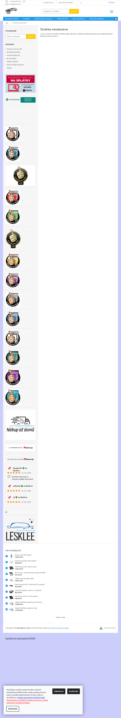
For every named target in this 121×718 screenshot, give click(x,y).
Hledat (74, 11)
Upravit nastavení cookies (60, 628)
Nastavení (12, 708)
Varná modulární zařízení (15, 65)
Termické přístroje (13, 55)
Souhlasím (73, 691)
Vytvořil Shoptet (110, 628)
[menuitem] (12, 19)
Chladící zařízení (12, 61)
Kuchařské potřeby (13, 52)
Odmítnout (59, 691)
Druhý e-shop (60, 617)
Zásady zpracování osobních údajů (31, 697)
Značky (9, 68)
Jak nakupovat (48, 3)
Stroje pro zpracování (14, 49)
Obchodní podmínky (66, 3)
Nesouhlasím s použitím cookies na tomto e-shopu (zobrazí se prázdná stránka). (27, 701)
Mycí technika (11, 58)
